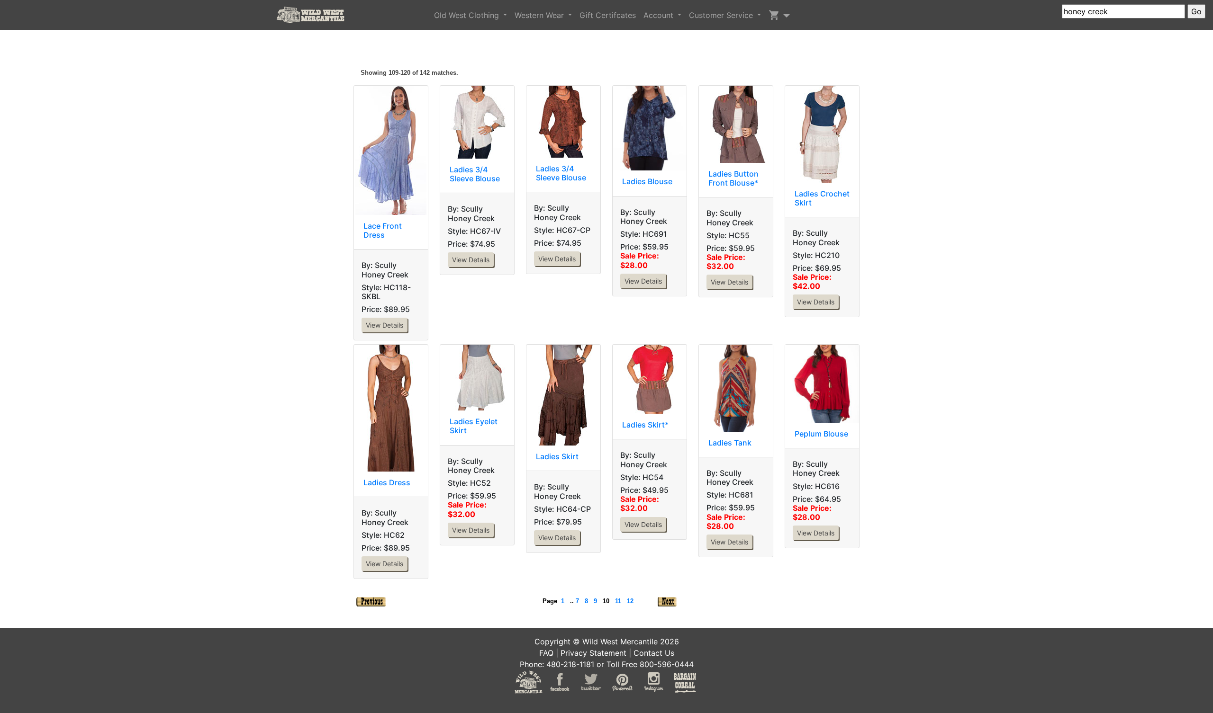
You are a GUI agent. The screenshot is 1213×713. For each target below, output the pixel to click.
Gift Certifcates (607, 15)
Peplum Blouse (821, 433)
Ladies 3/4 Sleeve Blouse (475, 174)
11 (618, 601)
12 (630, 601)
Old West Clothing (467, 15)
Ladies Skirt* (645, 424)
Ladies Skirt (557, 456)
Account (659, 15)
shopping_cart (774, 15)
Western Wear (540, 15)
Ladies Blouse (647, 181)
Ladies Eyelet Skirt (474, 426)
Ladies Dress (386, 482)
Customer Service (722, 15)
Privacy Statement (593, 653)
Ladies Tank (729, 442)
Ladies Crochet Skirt (822, 198)
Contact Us (654, 653)
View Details (384, 325)
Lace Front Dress (382, 230)
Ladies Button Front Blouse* (733, 178)
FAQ (546, 653)
